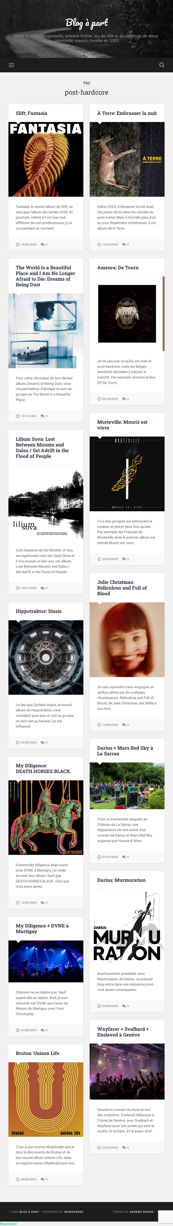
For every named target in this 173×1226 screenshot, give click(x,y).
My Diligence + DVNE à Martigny (42, 928)
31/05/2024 (28, 1030)
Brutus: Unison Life (37, 1053)
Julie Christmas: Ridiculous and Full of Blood (122, 587)
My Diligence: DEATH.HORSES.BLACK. (43, 768)
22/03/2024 (110, 1147)
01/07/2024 (110, 857)
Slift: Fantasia (31, 113)
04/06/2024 (110, 1006)
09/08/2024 (28, 742)
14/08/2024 (110, 725)
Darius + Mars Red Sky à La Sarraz (125, 751)
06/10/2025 (110, 399)
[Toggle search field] (161, 65)
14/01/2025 (28, 588)
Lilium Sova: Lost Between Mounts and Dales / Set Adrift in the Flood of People (42, 447)
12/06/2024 (28, 903)
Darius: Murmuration (121, 880)
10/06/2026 (28, 244)
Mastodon (8, 1224)
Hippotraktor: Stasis (39, 611)
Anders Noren (142, 1211)
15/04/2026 (110, 244)
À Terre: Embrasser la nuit (127, 113)
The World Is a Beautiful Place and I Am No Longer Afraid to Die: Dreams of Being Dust (45, 276)
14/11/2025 (28, 416)
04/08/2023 (28, 1179)
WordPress (73, 1211)
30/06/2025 (110, 559)
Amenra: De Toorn (118, 267)
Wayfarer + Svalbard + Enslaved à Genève (123, 1032)
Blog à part (86, 22)
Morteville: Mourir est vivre (122, 425)
